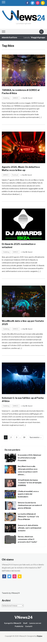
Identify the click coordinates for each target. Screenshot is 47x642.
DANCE (15, 98)
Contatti (28, 626)
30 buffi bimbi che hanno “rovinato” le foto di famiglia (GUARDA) (29, 482)
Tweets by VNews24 (11, 593)
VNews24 (23, 617)
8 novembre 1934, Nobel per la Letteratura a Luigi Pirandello (29, 457)
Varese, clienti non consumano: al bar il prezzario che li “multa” (27, 539)
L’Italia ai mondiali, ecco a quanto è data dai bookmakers (28, 494)
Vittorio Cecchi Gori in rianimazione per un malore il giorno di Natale (30, 505)
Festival (15, 175)
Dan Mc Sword (27, 98)
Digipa (39, 636)
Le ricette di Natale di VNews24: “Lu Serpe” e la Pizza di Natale (28, 516)
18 (24, 437)
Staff (25, 623)
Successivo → (36, 437)
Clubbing (6, 98)
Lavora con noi (35, 623)
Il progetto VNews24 (12, 623)
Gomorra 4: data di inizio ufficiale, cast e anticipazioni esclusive (29, 528)
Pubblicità (19, 626)
